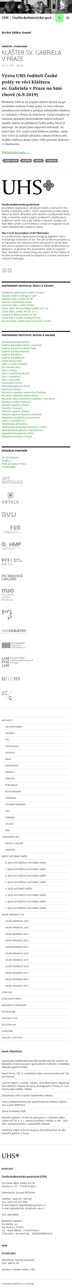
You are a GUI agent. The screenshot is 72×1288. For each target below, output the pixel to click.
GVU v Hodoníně (11, 376)
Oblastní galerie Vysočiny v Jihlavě (21, 414)
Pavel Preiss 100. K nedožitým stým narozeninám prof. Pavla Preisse (36, 1075)
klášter (26, 160)
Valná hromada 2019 (16, 959)
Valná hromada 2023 (16, 934)
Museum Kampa (11, 389)
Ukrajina (10, 817)
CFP (7, 739)
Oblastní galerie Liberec (16, 411)
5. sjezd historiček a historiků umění (25, 882)
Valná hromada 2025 (16, 921)
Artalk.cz (7, 460)
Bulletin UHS (9, 1024)
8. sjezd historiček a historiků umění (25, 862)
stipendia (10, 798)
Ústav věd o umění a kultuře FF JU (21, 317)
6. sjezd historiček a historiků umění (25, 875)
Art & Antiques (10, 457)
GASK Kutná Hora (12, 360)
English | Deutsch (12, 1037)
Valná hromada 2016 (16, 979)
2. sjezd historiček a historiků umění (25, 901)
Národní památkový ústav (17, 302)
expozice (10, 752)
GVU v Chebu (9, 370)
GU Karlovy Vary (11, 367)
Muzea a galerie (14, 843)
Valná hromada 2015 (16, 985)
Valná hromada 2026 (14, 1111)
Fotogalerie (8, 1011)
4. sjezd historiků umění (18, 888)
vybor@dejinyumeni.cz (32, 1205)
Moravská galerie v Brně (16, 386)
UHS (21, 65)
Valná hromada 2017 (16, 972)
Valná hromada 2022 (16, 940)
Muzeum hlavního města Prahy (20, 395)
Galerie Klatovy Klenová (15, 351)
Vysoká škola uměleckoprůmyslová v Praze (26, 321)
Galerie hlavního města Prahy (19, 348)
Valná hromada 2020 (16, 953)
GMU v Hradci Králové (14, 364)
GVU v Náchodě (11, 379)
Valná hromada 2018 (16, 966)
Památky (7, 46)
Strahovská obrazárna (14, 423)
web (7, 830)
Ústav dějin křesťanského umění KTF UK (25, 308)
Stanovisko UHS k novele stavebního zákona (27, 1095)
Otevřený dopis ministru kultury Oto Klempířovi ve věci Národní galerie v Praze (34, 1131)
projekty (10, 772)
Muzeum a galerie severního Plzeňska (24, 392)
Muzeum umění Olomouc (16, 401)
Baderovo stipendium (14, 1005)
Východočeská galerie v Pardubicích (22, 430)
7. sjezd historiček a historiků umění (25, 869)
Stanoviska (20, 46)
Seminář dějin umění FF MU (18, 305)
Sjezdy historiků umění (14, 856)
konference (12, 765)
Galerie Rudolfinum (13, 357)
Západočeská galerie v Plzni (18, 433)
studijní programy (15, 804)
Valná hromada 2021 (16, 946)
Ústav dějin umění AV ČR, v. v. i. (20, 311)
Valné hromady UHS (13, 914)
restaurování (13, 791)
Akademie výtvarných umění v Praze (23, 292)
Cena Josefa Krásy (12, 998)
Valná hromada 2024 (16, 927)
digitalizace (12, 746)
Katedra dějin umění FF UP (17, 299)
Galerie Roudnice (12, 354)
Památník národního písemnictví (21, 417)
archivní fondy (13, 726)
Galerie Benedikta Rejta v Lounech (22, 345)
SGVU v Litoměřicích (13, 420)
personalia (11, 785)
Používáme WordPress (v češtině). (18, 1283)
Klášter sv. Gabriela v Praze (31, 55)
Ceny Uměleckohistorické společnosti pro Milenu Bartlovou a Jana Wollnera (34, 1103)
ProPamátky (8, 467)
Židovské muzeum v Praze (17, 436)
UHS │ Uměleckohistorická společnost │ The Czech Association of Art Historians (28, 18)
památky (51, 160)
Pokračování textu (16, 152)
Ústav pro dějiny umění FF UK (19, 314)
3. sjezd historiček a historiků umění (25, 895)
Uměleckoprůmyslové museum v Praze (24, 427)
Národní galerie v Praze (15, 405)
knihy (8, 759)
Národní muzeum (12, 408)
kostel (38, 160)
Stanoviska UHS (10, 836)
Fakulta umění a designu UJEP (19, 295)
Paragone (7, 1031)
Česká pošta (11, 160)
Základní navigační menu (68, 18)
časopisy (10, 733)
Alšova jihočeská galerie (16, 342)
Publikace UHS (10, 1018)
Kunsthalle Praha (12, 383)
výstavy (9, 823)
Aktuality (7, 720)
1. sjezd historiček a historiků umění (25, 908)
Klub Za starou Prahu (14, 463)
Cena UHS (7, 992)
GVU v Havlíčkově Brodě (15, 373)
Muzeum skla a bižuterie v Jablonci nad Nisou (28, 398)
